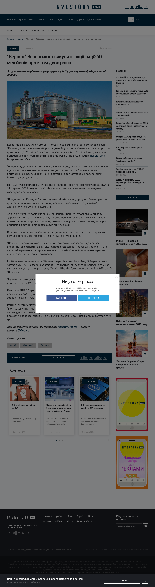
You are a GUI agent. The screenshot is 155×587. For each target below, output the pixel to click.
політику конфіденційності (24, 582)
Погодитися (122, 581)
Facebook (61, 298)
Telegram (93, 298)
